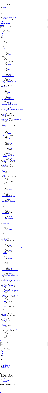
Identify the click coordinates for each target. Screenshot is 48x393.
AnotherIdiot (5, 320)
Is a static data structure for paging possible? (8, 160)
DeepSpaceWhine (6, 82)
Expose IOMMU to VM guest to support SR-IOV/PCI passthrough (12, 247)
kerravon (4, 115)
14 (4, 50)
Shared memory (4, 300)
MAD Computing (5, 175)
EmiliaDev (9, 102)
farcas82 (4, 325)
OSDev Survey (4, 319)
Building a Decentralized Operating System (8, 196)
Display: (2, 342)
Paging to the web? (5, 165)
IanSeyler (9, 74)
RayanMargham (5, 135)
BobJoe (4, 66)
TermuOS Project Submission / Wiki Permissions (9, 104)
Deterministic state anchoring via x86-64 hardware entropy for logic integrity (13, 109)
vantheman (4, 125)
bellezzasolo (10, 64)
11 (4, 48)
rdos (3, 191)
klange (9, 79)
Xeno (4, 171)
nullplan (9, 112)
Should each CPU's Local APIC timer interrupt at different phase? (12, 119)
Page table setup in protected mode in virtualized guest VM (11, 280)
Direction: (15, 342)
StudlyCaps (5, 253)
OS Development (18, 44)
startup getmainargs (5, 239)
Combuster (4, 44)
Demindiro (9, 138)
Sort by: (9, 342)
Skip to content (2, 5)
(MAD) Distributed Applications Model (8, 155)
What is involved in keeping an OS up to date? (9, 81)
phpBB (5, 384)
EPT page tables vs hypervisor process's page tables (10, 285)
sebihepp (4, 61)
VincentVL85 (10, 148)
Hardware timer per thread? (6, 223)
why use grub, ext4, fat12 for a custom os (8, 76)
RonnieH (4, 105)
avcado (4, 335)
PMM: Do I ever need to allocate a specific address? (10, 295)
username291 (5, 94)
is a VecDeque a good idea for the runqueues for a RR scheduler (11, 134)
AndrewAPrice (10, 92)
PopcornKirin (10, 258)
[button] (2, 29)
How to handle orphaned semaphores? (8, 218)
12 (4, 49)
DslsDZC (4, 140)
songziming (5, 120)
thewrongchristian (10, 229)
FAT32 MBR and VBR (5, 129)
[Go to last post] (11, 54)
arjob (4, 202)
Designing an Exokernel (5, 213)
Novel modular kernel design (6, 252)
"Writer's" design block (5, 324)
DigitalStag (5, 110)
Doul (4, 330)
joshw (4, 166)
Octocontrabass (10, 143)
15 (4, 51)
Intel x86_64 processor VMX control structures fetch (10, 270)
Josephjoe (9, 199)
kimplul (5, 87)
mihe (4, 130)
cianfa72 (5, 276)
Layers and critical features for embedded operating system (11, 329)
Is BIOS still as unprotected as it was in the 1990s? (9, 334)
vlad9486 (4, 301)
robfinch (4, 219)
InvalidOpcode (10, 189)
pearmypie (9, 97)
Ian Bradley (6, 382)
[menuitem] (7, 9)
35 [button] (2, 37)
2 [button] (2, 33)
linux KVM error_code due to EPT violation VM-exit (10, 275)
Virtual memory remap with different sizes (8, 150)
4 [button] (2, 34)
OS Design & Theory (5, 23)
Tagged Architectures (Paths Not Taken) (8, 99)
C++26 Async (4, 180)
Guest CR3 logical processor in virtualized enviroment (10, 290)
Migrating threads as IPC (6, 86)
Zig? (3, 170)
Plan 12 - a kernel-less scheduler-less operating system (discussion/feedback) (13, 124)
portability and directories (6, 114)
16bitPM (9, 211)
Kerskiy (4, 186)
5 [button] (2, 35)
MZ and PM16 (4, 314)
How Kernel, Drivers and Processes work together (9, 60)
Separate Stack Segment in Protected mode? (8, 201)
